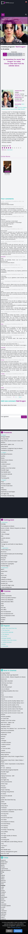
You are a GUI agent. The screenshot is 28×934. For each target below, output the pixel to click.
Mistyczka (3, 557)
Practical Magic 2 (5, 565)
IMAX (2, 603)
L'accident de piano (6, 742)
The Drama (4, 815)
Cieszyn (3, 867)
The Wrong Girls (5, 478)
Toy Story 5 (4, 845)
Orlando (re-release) (6, 579)
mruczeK (3, 347)
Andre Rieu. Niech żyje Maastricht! (9, 675)
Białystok (3, 860)
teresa (2, 360)
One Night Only (5, 493)
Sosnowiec (3, 904)
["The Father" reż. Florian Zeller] (7, 167)
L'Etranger (3, 577)
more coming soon (7, 587)
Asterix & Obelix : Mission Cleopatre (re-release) (13, 528)
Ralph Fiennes (21, 109)
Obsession (3, 773)
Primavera (3, 476)
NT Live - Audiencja (6, 767)
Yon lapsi (3, 532)
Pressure (3, 559)
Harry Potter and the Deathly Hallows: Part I (12, 701)
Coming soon (9, 520)
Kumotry (3, 736)
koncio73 (3, 256)
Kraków (3, 885)
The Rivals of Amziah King (7, 495)
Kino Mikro (3, 609)
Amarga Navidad (5, 436)
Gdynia (2, 877)
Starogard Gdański (6, 905)
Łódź (2, 889)
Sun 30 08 (4, 54)
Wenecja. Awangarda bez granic (9, 851)
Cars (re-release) (5, 530)
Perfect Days (4, 783)
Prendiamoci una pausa (7, 450)
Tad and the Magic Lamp (7, 585)
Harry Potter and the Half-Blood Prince (11, 707)
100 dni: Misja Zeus (6, 549)
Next (20, 397)
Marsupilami (4, 555)
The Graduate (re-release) (7, 526)
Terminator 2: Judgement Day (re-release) (11, 448)
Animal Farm (4, 571)
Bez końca (3, 551)
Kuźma (2, 738)
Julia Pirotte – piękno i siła (7, 722)
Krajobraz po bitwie (6, 732)
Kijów (2, 605)
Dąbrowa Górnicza (5, 870)
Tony (2, 546)
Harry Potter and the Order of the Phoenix (12, 709)
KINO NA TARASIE (5, 724)
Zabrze (3, 917)
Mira (2, 536)
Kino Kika (3, 607)
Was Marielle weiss (5, 472)
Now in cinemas (10, 670)
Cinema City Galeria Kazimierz (8, 597)
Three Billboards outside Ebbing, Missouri (11, 841)
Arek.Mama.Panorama (6, 454)
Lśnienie (3, 750)
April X (2, 569)
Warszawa (3, 912)
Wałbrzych (3, 914)
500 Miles (3, 524)
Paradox (3, 619)
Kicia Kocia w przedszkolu (7, 730)
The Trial (3, 833)
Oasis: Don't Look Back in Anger (9, 561)
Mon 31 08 (8, 54)
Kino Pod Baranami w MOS (8, 615)
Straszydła (5, 646)
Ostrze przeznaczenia (6, 781)
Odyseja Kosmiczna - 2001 (7, 776)
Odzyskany (3, 489)
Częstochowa (4, 868)
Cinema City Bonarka (6, 595)
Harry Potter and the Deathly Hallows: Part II (12, 703)
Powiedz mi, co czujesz (7, 581)
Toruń (2, 909)
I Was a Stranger (5, 534)
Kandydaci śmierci (5, 726)
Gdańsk (3, 875)
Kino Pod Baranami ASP (7, 613)
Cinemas (7, 591)
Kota (2, 573)
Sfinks (2, 621)
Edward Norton (6, 109)
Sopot (2, 902)
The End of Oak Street (6, 485)
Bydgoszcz (4, 863)
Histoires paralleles (6, 483)
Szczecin (3, 907)
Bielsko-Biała (4, 862)
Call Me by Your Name (6, 683)
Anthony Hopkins (22, 107)
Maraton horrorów (5, 752)
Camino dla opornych (6, 687)
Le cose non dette (5, 748)
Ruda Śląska (4, 897)
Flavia (2, 481)
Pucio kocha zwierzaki (6, 474)
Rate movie (9, 149)
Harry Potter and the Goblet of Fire (10, 705)
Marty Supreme (5, 754)
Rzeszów (3, 900)
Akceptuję (18, 931)
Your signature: (5, 416)
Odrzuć (9, 931)
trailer (25, 43)
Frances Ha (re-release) (7, 460)
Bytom (2, 865)
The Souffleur (4, 831)
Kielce (2, 883)
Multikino (3, 617)
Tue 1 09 (12, 54)
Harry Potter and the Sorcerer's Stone (10, 711)
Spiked (2, 801)
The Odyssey (5, 634)
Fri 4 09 (21, 54)
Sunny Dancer (4, 446)
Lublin (2, 887)
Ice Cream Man (5, 718)
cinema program (8, 43)
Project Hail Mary (5, 789)
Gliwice (2, 878)
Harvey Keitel (13, 109)
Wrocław (3, 915)
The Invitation (4, 825)
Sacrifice (3, 456)
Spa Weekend (4, 542)
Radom (3, 895)
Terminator (4, 807)
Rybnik (2, 899)
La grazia (3, 746)
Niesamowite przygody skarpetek (9, 770)
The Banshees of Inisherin (7, 811)
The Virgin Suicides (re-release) (9, 835)
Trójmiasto (4, 910)
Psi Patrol (4, 636)
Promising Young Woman (7, 791)
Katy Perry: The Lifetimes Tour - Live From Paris (13, 728)
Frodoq (2, 373)
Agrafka (3, 593)
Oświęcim (3, 892)
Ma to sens (4, 575)
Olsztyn (3, 890)
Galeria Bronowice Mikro (7, 601)
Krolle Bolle (4, 462)
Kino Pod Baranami (6, 611)
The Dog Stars (4, 439)
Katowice (3, 882)
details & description (18, 43)
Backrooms (4, 679)
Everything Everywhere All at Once (9, 691)
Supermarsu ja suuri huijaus (8, 491)
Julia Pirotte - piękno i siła (7, 444)
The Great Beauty (5, 823)
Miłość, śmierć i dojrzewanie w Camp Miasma (12, 764)
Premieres (8, 432)
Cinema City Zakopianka (7, 599)
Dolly (2, 487)
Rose (2, 324)
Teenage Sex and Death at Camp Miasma (12, 544)
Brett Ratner (9, 22)
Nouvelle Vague (5, 470)
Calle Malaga (4, 685)
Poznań (3, 894)
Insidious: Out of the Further (8, 468)
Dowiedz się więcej (16, 927)
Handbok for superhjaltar (7, 563)
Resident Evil (4, 583)
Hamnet (3, 699)
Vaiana (2, 847)
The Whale (3, 837)
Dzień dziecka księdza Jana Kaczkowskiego (12, 553)
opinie (1, 45)
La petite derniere (5, 538)
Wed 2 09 (15, 54)
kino (10, 2)
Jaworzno (3, 880)
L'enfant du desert (5, 464)
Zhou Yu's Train (5, 853)
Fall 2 (2, 540)
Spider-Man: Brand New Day (9, 628)
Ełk (1, 873)
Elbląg (2, 872)
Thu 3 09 (18, 54)
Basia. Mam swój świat (7, 681)
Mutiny (2, 458)
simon (2, 387)
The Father (7, 173)
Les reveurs (4, 466)
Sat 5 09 (24, 54)
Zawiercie (3, 919)
